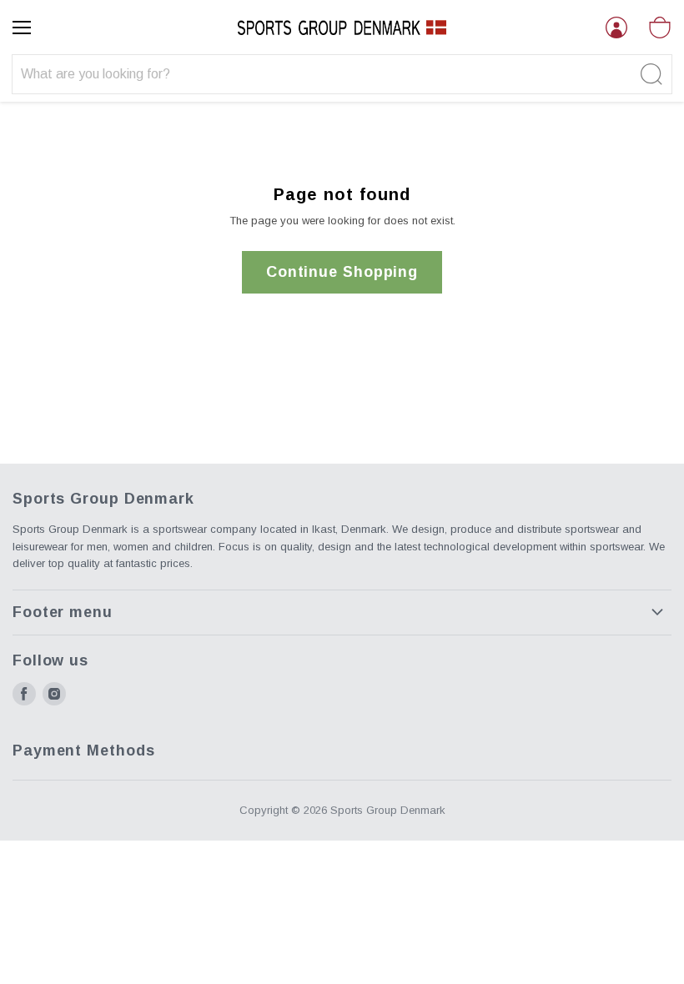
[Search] (649, 74)
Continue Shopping (342, 272)
